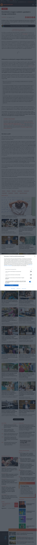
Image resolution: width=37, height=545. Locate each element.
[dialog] (18, 273)
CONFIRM (11, 285)
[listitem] (18, 269)
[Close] (35, 256)
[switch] (30, 271)
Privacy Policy (24, 288)
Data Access (18, 288)
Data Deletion (13, 288)
